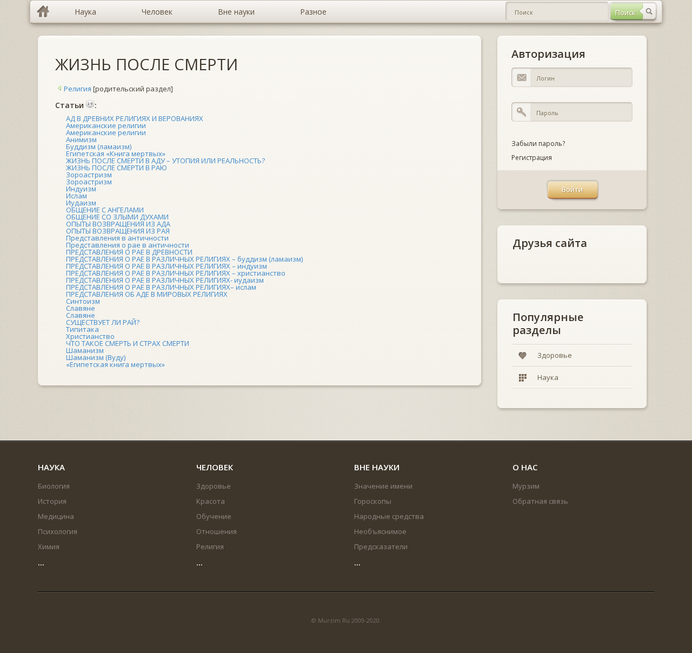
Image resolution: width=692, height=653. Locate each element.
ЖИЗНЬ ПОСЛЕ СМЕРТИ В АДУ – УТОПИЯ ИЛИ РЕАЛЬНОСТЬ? (165, 160)
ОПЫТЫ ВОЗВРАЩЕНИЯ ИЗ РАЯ (118, 231)
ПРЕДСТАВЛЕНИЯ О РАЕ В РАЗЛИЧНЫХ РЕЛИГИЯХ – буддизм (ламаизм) (184, 259)
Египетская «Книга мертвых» (115, 153)
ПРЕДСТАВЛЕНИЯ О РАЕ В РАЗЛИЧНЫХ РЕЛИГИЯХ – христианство (175, 273)
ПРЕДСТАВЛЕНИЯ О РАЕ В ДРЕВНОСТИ (129, 252)
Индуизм (81, 189)
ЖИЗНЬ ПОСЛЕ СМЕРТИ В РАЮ (116, 167)
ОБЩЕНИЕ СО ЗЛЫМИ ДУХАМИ (117, 217)
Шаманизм (85, 350)
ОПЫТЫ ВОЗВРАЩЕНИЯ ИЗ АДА (118, 224)
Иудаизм (81, 203)
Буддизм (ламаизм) (98, 146)
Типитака (82, 329)
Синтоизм (83, 301)
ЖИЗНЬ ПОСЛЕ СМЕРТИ (146, 64)
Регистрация (531, 157)
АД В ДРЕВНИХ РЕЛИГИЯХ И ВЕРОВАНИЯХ (134, 118)
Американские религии (106, 125)
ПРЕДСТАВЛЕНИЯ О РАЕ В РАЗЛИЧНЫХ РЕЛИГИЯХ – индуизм (166, 266)
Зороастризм (89, 174)
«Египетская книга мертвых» (115, 364)
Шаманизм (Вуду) (95, 357)
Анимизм (81, 139)
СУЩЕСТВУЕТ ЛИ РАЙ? (102, 322)
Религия (77, 89)
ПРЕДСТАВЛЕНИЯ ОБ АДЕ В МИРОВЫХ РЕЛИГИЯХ (147, 294)
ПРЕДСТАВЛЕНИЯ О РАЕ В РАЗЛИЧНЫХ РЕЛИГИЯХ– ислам (161, 287)
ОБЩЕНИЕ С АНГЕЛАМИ (105, 210)
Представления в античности (117, 238)
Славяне (80, 308)
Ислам (76, 196)
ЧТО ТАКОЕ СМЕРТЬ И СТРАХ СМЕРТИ (127, 343)
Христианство (90, 336)
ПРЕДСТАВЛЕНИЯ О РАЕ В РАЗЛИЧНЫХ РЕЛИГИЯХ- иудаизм (165, 280)
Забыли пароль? (538, 143)
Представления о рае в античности (127, 245)
